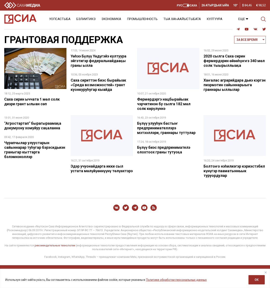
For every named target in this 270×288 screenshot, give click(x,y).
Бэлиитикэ (86, 19)
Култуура (214, 19)
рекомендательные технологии (55, 245)
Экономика (111, 19)
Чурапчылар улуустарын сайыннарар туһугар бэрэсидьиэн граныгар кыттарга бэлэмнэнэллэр (34, 150)
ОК (257, 279)
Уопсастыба (59, 19)
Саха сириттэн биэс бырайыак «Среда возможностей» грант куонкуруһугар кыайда (98, 85)
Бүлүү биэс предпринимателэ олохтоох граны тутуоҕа (163, 149)
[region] (135, 278)
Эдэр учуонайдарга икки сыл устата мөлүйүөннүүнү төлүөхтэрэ (102, 168)
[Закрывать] (265, 272)
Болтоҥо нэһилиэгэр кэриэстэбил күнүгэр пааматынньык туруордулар (234, 171)
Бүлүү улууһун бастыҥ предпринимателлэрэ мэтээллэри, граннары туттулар (166, 128)
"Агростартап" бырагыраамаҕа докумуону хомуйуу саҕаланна (32, 125)
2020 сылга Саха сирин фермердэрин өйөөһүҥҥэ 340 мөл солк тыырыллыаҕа (234, 61)
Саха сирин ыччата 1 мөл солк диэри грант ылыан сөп (32, 101)
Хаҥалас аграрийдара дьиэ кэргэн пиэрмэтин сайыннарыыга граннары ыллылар (235, 85)
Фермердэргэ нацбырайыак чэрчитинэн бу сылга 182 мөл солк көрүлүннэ (163, 104)
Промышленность (142, 19)
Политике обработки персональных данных (176, 279)
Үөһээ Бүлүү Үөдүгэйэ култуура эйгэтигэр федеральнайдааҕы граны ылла (98, 61)
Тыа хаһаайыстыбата (182, 19)
